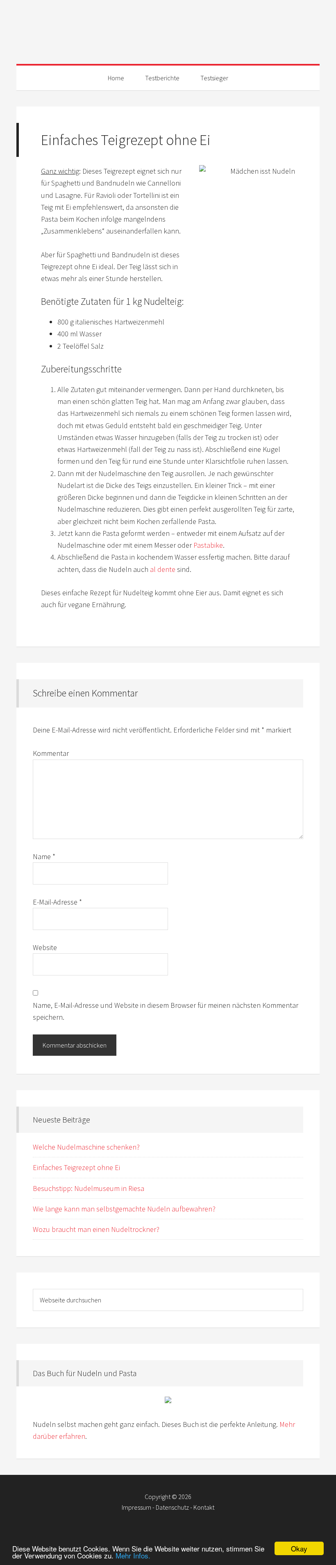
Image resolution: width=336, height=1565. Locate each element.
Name (44, 856)
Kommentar (51, 753)
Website (45, 947)
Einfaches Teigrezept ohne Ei (76, 1167)
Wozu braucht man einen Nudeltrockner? (96, 1229)
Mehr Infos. (133, 1555)
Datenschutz (172, 1507)
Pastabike (208, 545)
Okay (299, 1548)
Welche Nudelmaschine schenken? (86, 1147)
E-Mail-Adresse (57, 902)
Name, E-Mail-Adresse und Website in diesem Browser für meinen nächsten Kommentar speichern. (165, 1011)
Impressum (136, 1507)
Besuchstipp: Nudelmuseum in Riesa (88, 1188)
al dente (162, 569)
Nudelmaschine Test (168, 28)
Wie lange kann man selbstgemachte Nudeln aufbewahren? (124, 1208)
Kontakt (203, 1507)
